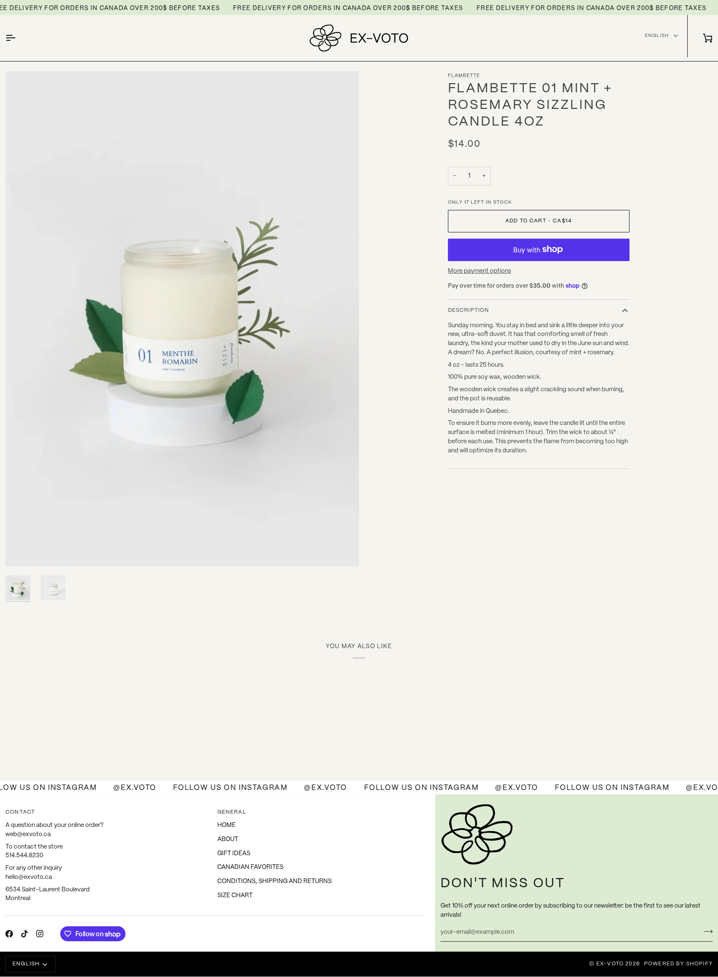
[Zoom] (21, 550)
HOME (226, 825)
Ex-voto (610, 964)
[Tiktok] (24, 934)
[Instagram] (40, 934)
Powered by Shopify (678, 964)
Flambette (464, 75)
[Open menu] (17, 38)
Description (468, 310)
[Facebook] (9, 934)
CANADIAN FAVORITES (250, 867)
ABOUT (227, 839)
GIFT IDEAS (233, 853)
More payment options (479, 271)
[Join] (706, 931)
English (657, 35)
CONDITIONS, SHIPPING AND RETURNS (274, 881)
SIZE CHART (235, 895)
